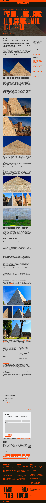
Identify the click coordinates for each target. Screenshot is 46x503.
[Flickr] (6, 0)
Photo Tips (23, 456)
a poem (11, 283)
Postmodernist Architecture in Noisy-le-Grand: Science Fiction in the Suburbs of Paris (22, 467)
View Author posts (6, 451)
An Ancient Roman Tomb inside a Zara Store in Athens (37, 78)
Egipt (4, 456)
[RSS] (8, 0)
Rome (11, 9)
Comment (6, 422)
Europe (7, 9)
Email (14, 419)
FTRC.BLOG (4, 9)
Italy (9, 9)
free (10, 456)
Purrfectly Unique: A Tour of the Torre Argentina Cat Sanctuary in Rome (37, 65)
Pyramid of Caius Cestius (8, 458)
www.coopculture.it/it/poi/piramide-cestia (9, 402)
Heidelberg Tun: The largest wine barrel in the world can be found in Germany (8, 482)
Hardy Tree (23, 340)
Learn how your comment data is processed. (23, 438)
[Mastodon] (3, 0)
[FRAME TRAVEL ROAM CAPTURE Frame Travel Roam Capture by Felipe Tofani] (23, 3)
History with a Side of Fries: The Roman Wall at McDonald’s (37, 61)
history (13, 456)
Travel (20, 458)
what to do (24, 458)
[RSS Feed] (8, 501)
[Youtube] (7, 0)
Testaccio (16, 458)
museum (19, 456)
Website (23, 419)
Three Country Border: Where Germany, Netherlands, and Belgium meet (9, 467)
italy (16, 456)
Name (6, 419)
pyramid (27, 456)
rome (13, 458)
